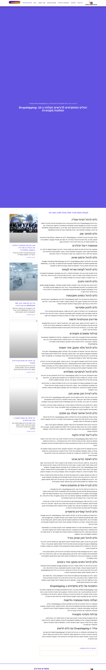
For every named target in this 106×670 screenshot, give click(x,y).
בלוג (35, 3)
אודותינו (73, 3)
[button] (42, 648)
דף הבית (80, 3)
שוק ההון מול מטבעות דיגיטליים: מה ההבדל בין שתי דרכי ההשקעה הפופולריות (23, 248)
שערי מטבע (41, 3)
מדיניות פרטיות (27, 3)
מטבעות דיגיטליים (63, 3)
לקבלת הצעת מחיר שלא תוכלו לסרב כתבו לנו (68, 213)
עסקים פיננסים (51, 3)
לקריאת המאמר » (30, 257)
